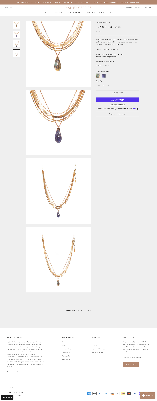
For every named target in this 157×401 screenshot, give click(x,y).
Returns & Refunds (98, 349)
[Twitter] (106, 65)
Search (138, 7)
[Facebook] (103, 65)
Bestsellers (56, 12)
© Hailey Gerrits (16, 392)
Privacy (94, 342)
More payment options (117, 105)
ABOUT (111, 12)
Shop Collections (95, 12)
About (64, 345)
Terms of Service (97, 352)
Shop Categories (75, 12)
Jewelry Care (66, 349)
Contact (64, 342)
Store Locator (66, 352)
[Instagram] (12, 371)
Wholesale (66, 356)
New (44, 12)
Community (66, 360)
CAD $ (7, 7)
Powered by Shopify (15, 395)
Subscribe (131, 364)
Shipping (95, 345)
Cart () (148, 7)
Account (128, 7)
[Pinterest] (108, 65)
